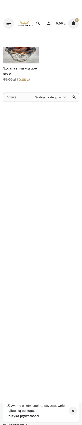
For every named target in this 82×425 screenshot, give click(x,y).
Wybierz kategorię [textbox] (48, 97)
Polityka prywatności (23, 416)
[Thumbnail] (24, 23)
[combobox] (51, 97)
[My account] (48, 23)
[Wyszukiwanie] (74, 97)
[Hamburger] (8, 23)
